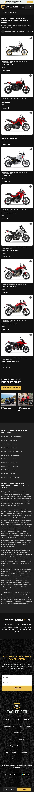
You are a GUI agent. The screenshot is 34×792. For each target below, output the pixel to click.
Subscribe (17, 688)
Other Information (17, 759)
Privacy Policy (24, 752)
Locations (8, 720)
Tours (18, 720)
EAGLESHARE (9, 726)
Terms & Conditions (11, 752)
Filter (24, 789)
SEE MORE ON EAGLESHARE (11, 388)
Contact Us (17, 733)
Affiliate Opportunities (12, 746)
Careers (26, 746)
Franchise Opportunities (17, 739)
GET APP (30, 2)
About (28, 726)
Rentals (26, 720)
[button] (17, 54)
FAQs (20, 726)
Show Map (9, 789)
